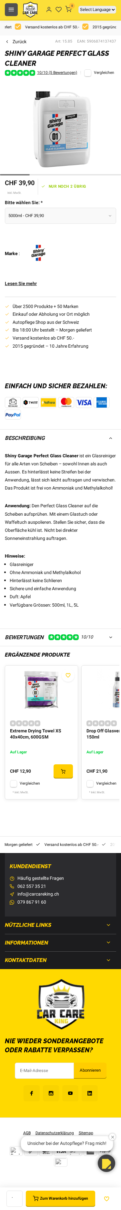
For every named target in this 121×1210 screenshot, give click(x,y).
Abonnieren (90, 1070)
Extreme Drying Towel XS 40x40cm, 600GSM (35, 734)
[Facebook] (32, 1093)
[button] (106, 1163)
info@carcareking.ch (38, 894)
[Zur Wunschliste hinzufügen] (68, 675)
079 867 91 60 (31, 902)
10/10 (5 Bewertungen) (57, 72)
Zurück (19, 42)
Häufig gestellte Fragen (40, 878)
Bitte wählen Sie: (24, 203)
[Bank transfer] (16, 1151)
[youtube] (70, 1093)
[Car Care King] (30, 10)
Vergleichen (104, 72)
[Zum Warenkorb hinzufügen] (63, 771)
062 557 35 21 (31, 886)
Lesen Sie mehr (21, 284)
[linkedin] (90, 1093)
